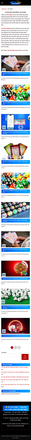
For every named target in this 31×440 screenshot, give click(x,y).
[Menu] (2, 3)
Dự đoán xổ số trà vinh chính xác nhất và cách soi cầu (15, 250)
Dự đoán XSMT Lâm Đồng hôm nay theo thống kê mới (15, 103)
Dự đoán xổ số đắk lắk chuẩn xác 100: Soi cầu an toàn (15, 191)
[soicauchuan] (15, 3)
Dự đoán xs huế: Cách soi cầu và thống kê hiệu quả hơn (15, 74)
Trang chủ (4, 9)
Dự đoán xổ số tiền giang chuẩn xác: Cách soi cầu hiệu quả (15, 307)
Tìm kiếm (3, 352)
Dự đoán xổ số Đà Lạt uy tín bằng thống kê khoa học (15, 335)
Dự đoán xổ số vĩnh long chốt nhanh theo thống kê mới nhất (15, 132)
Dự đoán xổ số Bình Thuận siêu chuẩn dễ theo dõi (15, 278)
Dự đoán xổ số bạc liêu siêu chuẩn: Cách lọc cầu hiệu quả (15, 220)
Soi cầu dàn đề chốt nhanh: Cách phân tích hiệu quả (15, 377)
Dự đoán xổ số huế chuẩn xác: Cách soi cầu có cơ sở (15, 162)
